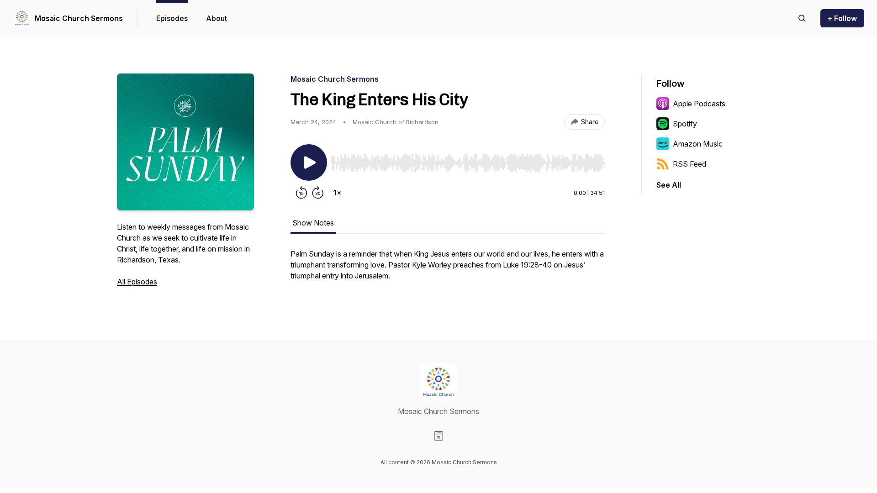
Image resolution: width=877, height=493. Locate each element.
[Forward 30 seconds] (318, 192)
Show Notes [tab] (313, 222)
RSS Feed (689, 163)
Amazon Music (698, 143)
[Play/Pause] (309, 162)
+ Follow (842, 18)
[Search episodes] (802, 18)
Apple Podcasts (699, 103)
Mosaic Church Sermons (79, 18)
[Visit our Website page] (438, 436)
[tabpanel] (448, 269)
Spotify (685, 123)
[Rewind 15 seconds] (301, 192)
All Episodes (137, 281)
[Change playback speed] (337, 192)
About (216, 18)
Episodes (172, 18)
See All (668, 184)
